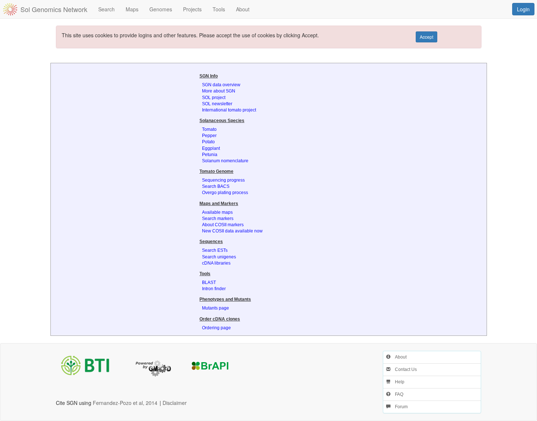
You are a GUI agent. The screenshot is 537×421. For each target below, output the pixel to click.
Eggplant (211, 148)
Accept (426, 37)
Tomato (209, 129)
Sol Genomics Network (53, 9)
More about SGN (218, 91)
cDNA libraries (216, 263)
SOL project (213, 97)
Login (523, 9)
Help (397, 381)
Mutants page (215, 308)
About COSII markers (223, 224)
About (399, 357)
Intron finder (214, 288)
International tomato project (229, 110)
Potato (208, 141)
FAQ (397, 394)
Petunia (209, 154)
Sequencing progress (223, 180)
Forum (399, 406)
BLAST (209, 282)
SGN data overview (221, 84)
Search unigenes (219, 256)
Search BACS (215, 186)
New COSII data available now (232, 231)
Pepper (209, 135)
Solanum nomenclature (225, 160)
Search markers (217, 218)
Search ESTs (215, 250)
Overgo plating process (225, 192)
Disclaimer (175, 402)
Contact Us (404, 369)
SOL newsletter (217, 103)
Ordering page (216, 327)
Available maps (217, 212)
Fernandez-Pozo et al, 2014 (125, 402)
